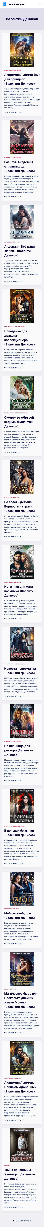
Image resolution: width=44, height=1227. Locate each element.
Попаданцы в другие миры (14, 326)
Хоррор (7, 1165)
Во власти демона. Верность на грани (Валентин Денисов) (19, 506)
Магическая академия (12, 157)
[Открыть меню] (40, 4)
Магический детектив (12, 70)
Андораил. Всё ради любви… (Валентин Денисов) (19, 251)
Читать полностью (13, 112)
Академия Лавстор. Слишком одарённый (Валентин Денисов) (20, 1087)
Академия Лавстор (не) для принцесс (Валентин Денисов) (22, 79)
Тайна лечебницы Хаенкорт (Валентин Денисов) (19, 1174)
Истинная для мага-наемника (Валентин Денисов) (19, 591)
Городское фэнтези (11, 242)
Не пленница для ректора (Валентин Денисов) (18, 750)
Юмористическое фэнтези (14, 826)
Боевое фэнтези (10, 989)
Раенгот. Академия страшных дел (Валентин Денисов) (19, 166)
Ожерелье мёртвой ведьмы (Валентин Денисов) (19, 422)
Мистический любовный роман (16, 413)
